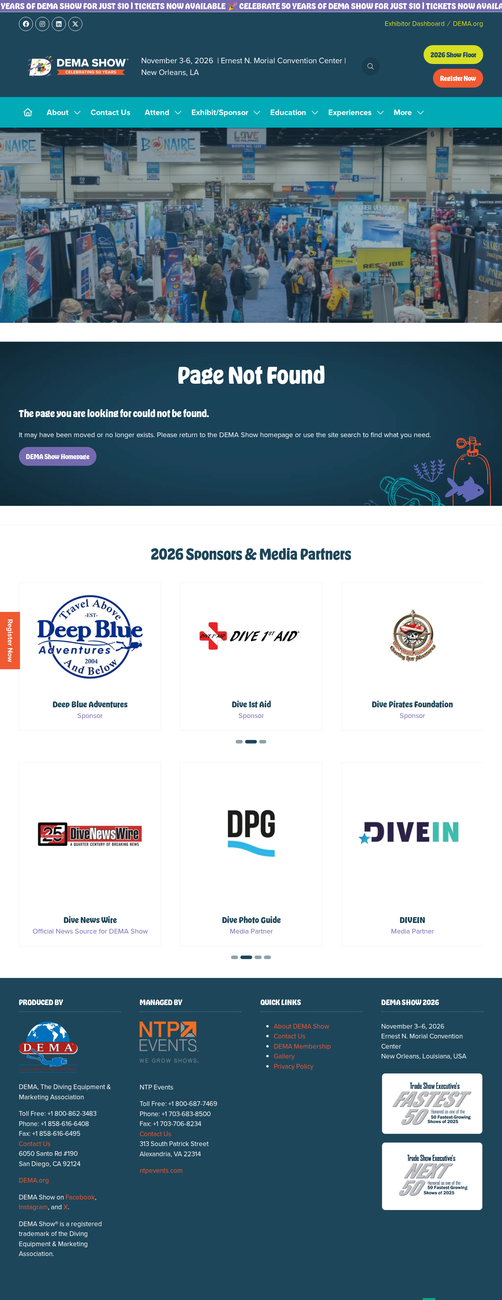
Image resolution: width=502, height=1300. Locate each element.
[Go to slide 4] (267, 957)
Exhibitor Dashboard (415, 23)
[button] (370, 66)
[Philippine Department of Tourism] (251, 656)
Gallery (284, 1056)
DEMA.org (468, 23)
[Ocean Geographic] (90, 854)
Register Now (10, 640)
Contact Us (111, 112)
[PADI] (90, 656)
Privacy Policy (293, 1066)
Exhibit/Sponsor (219, 112)
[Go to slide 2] (248, 741)
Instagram (33, 1207)
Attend (157, 112)
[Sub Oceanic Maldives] (412, 656)
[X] (75, 24)
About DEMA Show (301, 1026)
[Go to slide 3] (260, 741)
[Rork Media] (412, 854)
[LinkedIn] (59, 24)
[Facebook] (26, 24)
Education (288, 112)
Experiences (350, 112)
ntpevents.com (161, 1170)
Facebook (80, 1197)
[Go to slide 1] (239, 741)
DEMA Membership (302, 1046)
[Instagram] (42, 24)
